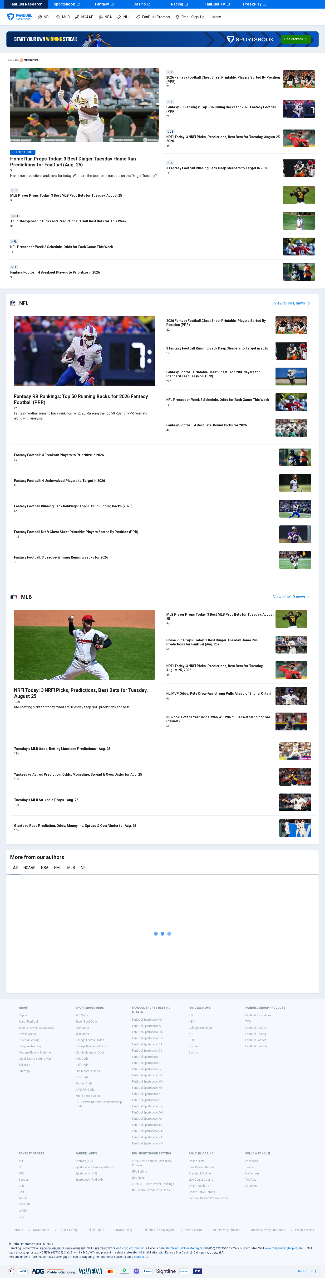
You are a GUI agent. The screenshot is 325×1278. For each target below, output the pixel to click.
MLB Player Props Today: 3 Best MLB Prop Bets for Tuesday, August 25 (66, 195)
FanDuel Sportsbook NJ (147, 1100)
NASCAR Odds (84, 1089)
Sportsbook (64, 4)
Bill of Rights (96, 1230)
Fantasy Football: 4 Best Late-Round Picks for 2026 (206, 425)
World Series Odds (87, 1096)
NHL (127, 17)
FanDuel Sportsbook (258, 1015)
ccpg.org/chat (131, 1248)
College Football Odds (89, 1040)
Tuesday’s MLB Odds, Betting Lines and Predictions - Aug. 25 (62, 749)
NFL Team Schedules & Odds (151, 1190)
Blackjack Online (200, 1173)
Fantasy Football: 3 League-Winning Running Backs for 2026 (61, 557)
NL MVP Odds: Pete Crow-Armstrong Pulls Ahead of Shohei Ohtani (218, 693)
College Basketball (201, 1027)
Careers (18, 1230)
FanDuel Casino (255, 1027)
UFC (191, 1040)
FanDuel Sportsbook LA (147, 1075)
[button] (296, 39)
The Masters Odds (87, 1071)
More (216, 17)
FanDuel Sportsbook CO (147, 1038)
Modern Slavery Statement (36, 1052)
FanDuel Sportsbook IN (146, 1069)
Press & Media (304, 1230)
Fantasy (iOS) (84, 1161)
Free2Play (252, 4)
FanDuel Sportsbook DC (147, 1050)
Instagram (252, 1173)
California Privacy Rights (159, 1230)
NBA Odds (82, 1027)
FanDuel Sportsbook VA (147, 1131)
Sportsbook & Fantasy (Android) (95, 1167)
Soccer (193, 1046)
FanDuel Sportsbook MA (147, 1081)
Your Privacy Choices (226, 1230)
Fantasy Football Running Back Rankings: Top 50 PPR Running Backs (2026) (73, 506)
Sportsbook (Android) (89, 1179)
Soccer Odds (84, 1083)
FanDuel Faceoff (256, 1040)
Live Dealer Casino (201, 1179)
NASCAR (24, 1204)
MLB (66, 17)
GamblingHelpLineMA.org (182, 1248)
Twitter (249, 1167)
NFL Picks (138, 1177)
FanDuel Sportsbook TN (147, 1125)
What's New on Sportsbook (36, 1027)
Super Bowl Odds (86, 1021)
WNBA (23, 1210)
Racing (177, 4)
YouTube (250, 1179)
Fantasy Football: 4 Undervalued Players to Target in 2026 (59, 481)
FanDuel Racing (255, 1034)
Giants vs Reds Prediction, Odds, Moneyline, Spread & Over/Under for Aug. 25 (75, 826)
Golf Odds (82, 1065)
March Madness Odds (90, 1052)
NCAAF (87, 17)
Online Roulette (199, 1186)
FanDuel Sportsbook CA (147, 1032)
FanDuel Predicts (256, 1046)
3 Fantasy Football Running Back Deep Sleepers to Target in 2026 (217, 168)
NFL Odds (81, 1015)
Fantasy (102, 4)
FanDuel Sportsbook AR (147, 1019)
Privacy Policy (123, 1230)
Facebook (251, 1161)
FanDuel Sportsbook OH (147, 1112)
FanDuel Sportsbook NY (147, 1106)
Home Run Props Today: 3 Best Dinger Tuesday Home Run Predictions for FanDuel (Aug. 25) (73, 162)
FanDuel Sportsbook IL (146, 1063)
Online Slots (197, 1161)
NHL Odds (82, 1058)
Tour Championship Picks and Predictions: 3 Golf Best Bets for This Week (68, 221)
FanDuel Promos (156, 17)
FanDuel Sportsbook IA (146, 1056)
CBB (22, 1216)
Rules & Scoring (29, 1040)
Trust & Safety (68, 1230)
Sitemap (24, 1071)
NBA (108, 17)
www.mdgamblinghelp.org (282, 1248)
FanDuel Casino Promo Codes (208, 1198)
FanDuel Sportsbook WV (147, 1143)
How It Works (27, 1034)
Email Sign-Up (193, 17)
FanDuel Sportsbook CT (147, 1044)
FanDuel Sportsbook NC (147, 1094)
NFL (47, 17)
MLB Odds (82, 1034)
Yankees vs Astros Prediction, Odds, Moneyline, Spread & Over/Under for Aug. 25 (78, 774)
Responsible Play (30, 1046)
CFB (21, 1186)
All (15, 867)
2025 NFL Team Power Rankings (153, 1184)
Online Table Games (202, 1192)
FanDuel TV (215, 4)
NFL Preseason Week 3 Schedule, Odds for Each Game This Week (61, 247)
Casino (139, 4)
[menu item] (19, 12)
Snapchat (251, 1186)
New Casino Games (202, 1167)
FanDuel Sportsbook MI (147, 1087)
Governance (41, 1230)
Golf (21, 1192)
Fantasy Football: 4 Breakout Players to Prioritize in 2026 (55, 272)
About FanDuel (28, 1021)
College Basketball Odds (91, 1046)
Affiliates (24, 1065)
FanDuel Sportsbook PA (147, 1118)
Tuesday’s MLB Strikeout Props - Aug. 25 (46, 800)
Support (24, 1015)
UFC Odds (82, 1077)
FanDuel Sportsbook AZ (147, 1026)
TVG (248, 1021)
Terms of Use (193, 1230)
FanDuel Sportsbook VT (147, 1137)
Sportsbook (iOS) (86, 1173)
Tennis (23, 1198)
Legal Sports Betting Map (35, 1058)
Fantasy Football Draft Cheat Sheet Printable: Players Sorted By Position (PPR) (76, 532)
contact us (141, 1256)
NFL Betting (139, 1171)
